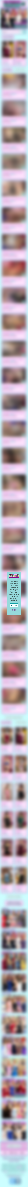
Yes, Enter (14, 605)
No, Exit (14, 610)
